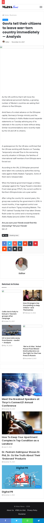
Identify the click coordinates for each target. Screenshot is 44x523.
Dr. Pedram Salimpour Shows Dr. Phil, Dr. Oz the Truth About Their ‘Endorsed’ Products (21, 455)
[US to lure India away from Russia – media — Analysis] (11, 330)
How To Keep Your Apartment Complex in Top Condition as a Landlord (20, 440)
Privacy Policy (32, 510)
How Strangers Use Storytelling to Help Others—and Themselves (31, 306)
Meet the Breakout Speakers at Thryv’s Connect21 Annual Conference (20, 402)
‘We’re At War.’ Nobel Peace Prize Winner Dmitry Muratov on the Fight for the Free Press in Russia (32, 351)
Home (6, 15)
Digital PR (7, 491)
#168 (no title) (20, 510)
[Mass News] (10, 6)
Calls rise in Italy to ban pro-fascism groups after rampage (10, 315)
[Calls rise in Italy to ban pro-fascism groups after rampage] (11, 299)
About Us (10, 510)
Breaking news (14, 235)
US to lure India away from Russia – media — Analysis (11, 340)
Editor (7, 42)
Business (13, 15)
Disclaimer (22, 514)
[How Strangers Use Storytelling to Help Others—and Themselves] (32, 295)
